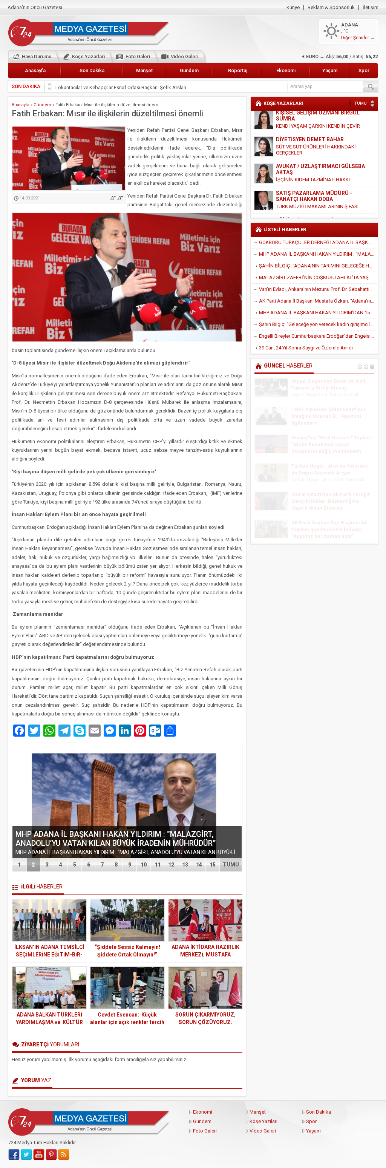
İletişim (370, 7)
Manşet (144, 70)
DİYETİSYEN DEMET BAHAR (310, 117)
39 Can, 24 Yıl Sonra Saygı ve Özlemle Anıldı (306, 348)
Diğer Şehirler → (358, 37)
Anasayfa (35, 70)
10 (144, 865)
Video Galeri (184, 56)
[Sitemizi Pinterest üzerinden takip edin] (51, 1154)
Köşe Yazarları (88, 56)
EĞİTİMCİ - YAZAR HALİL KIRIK (313, 197)
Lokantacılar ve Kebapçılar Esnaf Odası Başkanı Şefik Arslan (120, 86)
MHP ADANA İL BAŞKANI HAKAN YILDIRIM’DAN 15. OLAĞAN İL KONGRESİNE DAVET (318, 312)
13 (185, 865)
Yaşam (329, 70)
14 (199, 865)
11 (158, 865)
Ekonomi (286, 70)
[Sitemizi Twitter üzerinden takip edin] (26, 1154)
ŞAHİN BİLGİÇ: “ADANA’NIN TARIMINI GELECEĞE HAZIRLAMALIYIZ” (318, 266)
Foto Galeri (138, 56)
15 (213, 865)
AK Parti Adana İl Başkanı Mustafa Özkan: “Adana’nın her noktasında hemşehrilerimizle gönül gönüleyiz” (318, 301)
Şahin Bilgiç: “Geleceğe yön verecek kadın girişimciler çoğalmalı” (318, 324)
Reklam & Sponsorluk (331, 7)
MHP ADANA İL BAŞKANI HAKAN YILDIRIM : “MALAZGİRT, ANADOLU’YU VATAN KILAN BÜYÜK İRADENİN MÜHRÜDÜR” (115, 839)
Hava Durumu (36, 56)
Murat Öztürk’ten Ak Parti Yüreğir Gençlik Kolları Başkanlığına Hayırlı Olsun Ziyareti (330, 501)
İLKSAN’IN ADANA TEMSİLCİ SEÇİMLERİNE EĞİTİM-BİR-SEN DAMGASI (49, 954)
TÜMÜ (231, 865)
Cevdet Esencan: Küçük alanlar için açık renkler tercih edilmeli (127, 1022)
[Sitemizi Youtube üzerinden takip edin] (38, 1154)
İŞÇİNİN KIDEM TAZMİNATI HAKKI (313, 157)
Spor (363, 70)
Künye (293, 7)
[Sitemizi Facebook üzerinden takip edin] (14, 1154)
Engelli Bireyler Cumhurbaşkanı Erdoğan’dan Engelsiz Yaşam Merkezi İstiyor (318, 336)
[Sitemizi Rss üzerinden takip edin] (63, 1154)
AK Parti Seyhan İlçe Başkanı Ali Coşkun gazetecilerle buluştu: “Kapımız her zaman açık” (329, 529)
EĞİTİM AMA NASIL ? (299, 204)
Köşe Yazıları (263, 1121)
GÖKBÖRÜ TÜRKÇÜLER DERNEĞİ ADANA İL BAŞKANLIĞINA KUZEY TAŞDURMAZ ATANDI (318, 242)
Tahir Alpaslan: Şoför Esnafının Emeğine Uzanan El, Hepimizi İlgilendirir (328, 416)
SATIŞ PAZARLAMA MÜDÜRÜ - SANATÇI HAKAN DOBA (314, 173)
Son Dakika (92, 70)
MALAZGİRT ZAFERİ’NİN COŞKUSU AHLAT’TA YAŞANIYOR (318, 277)
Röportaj (237, 70)
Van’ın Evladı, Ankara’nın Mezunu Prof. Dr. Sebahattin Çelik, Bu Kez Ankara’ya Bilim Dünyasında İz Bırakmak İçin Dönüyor (318, 289)
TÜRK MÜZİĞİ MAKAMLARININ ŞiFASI (317, 184)
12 (171, 865)
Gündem (189, 70)
